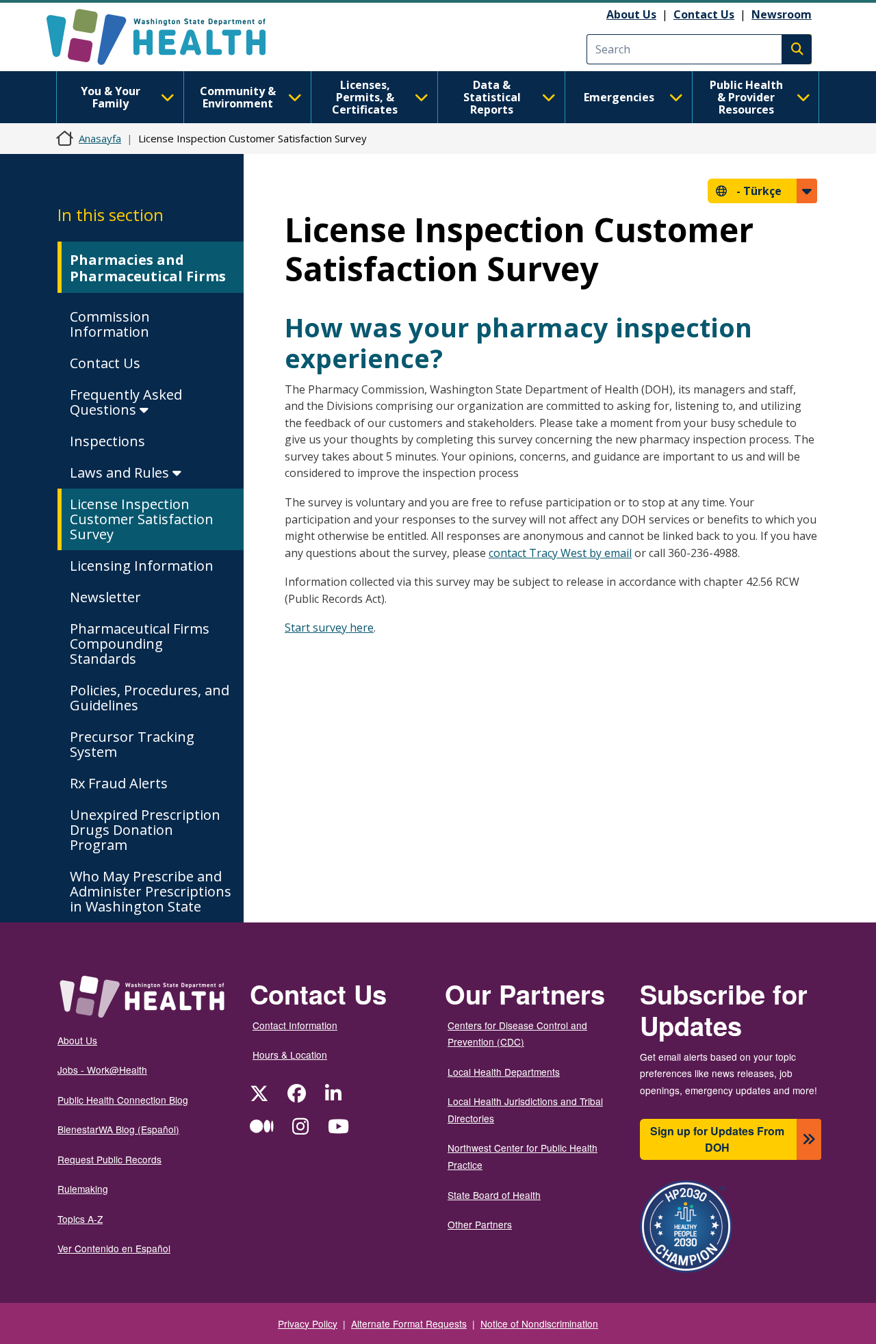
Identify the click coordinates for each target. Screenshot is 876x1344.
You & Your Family (110, 97)
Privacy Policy (307, 1323)
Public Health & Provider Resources (746, 97)
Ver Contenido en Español (113, 1248)
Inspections (107, 441)
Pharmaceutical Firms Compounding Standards (139, 643)
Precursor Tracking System (132, 744)
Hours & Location (290, 1054)
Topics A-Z (80, 1219)
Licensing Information (142, 565)
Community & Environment (238, 97)
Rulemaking (82, 1189)
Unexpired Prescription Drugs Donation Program (145, 829)
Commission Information (110, 324)
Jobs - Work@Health (102, 1069)
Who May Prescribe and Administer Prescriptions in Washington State (150, 891)
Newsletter (105, 597)
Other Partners (480, 1224)
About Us (631, 14)
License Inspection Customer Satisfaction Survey (142, 519)
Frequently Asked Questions (126, 402)
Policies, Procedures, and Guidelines (149, 697)
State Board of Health (494, 1195)
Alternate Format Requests (409, 1323)
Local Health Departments (504, 1071)
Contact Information (295, 1025)
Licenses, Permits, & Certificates (365, 97)
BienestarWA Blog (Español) (118, 1129)
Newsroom (781, 14)
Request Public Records (109, 1159)
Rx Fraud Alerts (119, 783)
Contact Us (703, 14)
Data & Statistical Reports (492, 97)
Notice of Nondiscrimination (539, 1323)
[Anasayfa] (168, 37)
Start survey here (329, 627)
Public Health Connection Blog (122, 1100)
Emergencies (619, 97)
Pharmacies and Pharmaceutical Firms (148, 267)
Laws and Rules (121, 472)
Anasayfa (100, 138)
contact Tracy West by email (560, 552)
